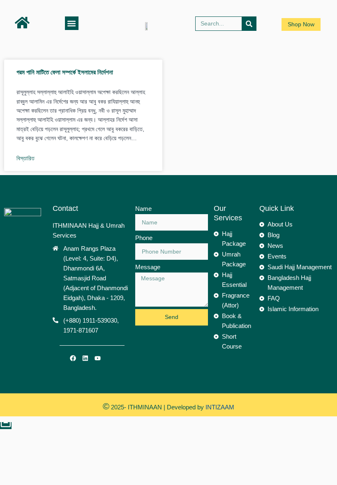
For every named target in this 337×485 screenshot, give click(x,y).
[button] (71, 23)
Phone (143, 237)
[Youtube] (98, 358)
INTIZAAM (219, 407)
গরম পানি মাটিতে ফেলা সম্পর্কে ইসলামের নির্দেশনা (64, 72)
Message (147, 266)
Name (143, 208)
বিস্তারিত (25, 158)
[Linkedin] (85, 358)
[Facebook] (73, 358)
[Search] (249, 23)
